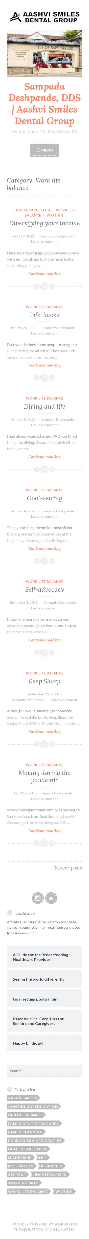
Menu (47, 150)
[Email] (51, 898)
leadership (20, 1157)
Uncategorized (50, 1174)
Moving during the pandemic (44, 776)
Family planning (25, 1132)
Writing (55, 215)
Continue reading (55, 274)
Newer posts (68, 868)
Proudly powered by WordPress (44, 1224)
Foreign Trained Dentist (35, 1141)
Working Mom (23, 1183)
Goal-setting (44, 498)
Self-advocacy (44, 589)
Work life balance (44, 307)
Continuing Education (33, 1107)
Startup (17, 1174)
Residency (52, 1166)
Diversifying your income (44, 223)
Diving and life (44, 406)
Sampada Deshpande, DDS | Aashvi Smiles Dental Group (44, 103)
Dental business (25, 1115)
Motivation (21, 1166)
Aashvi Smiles (22, 1098)
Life (43, 1157)
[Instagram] (38, 898)
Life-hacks (44, 315)
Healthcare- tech (32, 210)
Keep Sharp (44, 681)
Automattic (62, 1230)
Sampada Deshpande (56, 236)
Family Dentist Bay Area (33, 1124)
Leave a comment (44, 241)
